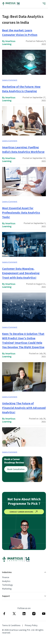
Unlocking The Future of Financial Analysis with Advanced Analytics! (24, 407)
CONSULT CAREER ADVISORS (21, 511)
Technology (7, 585)
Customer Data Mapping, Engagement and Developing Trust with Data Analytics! (21, 273)
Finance (5, 577)
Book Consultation (15, 469)
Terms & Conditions (11, 625)
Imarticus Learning (8, 42)
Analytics (6, 581)
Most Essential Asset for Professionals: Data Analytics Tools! (21, 212)
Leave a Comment (9, 80)
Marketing (7, 588)
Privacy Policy (31, 625)
